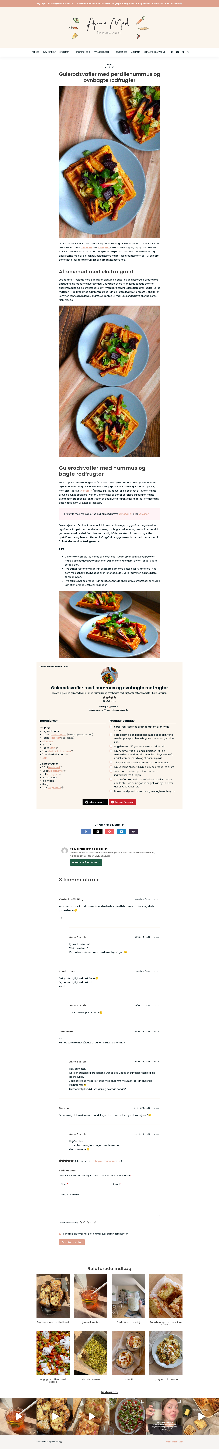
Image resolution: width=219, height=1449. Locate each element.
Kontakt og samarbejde (155, 52)
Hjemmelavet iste (90, 1322)
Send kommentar (72, 1242)
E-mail (117, 1184)
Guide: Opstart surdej (128, 1322)
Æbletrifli (128, 1379)
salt (44, 758)
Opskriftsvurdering (68, 1222)
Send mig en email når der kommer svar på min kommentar (95, 1233)
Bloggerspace (53, 1441)
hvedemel (54, 767)
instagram (104, 247)
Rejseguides (121, 52)
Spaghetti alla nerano (166, 1379)
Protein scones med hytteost (53, 1322)
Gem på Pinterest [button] (124, 802)
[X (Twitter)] (97, 831)
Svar (156, 899)
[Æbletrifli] (128, 1353)
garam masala (58, 734)
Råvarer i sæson (102, 52)
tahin (52, 748)
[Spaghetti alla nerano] (166, 1353)
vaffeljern (86, 490)
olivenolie (47, 741)
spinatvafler (125, 514)
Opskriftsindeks (83, 52)
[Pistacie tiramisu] (90, 1353)
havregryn (52, 774)
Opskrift (109, 64)
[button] (104, 697)
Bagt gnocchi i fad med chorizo (53, 1380)
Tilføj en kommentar (72, 1194)
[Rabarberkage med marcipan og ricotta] (166, 1296)
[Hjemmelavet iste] (90, 1296)
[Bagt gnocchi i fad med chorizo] (53, 1353)
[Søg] (188, 52)
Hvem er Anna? (49, 52)
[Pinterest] (183, 52)
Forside (35, 52)
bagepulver (54, 787)
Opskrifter (64, 52)
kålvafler (144, 514)
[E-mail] (133, 831)
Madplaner (135, 52)
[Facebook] (172, 52)
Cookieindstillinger (174, 1442)
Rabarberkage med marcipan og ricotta (166, 1323)
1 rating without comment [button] (106, 1161)
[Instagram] (177, 52)
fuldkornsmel (55, 771)
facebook (86, 247)
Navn (64, 1184)
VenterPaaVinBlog (71, 899)
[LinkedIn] (121, 831)
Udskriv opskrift (96, 802)
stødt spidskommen (59, 751)
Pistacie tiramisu (91, 1379)
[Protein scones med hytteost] (53, 1296)
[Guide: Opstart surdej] (128, 1296)
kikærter (55, 738)
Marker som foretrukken (86, 862)
